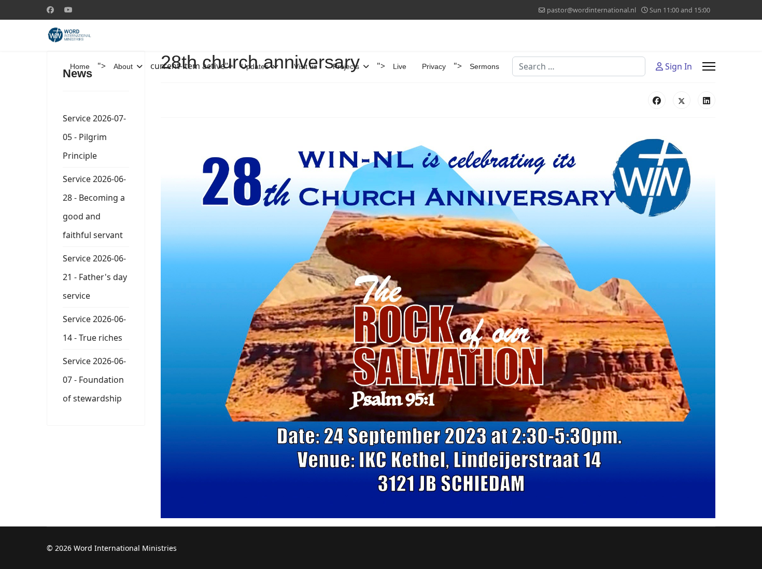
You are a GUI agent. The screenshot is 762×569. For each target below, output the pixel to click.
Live (399, 66)
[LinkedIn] (706, 100)
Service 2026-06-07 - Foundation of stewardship (94, 379)
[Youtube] (68, 10)
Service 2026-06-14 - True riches (94, 328)
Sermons (484, 66)
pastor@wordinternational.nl (591, 10)
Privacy (434, 66)
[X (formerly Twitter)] (681, 100)
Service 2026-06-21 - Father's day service (95, 277)
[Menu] (708, 66)
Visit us (305, 66)
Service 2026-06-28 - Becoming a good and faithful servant (94, 207)
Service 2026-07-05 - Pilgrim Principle (94, 137)
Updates (255, 66)
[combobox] (578, 66)
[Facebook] (50, 10)
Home (80, 66)
